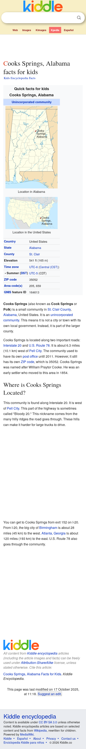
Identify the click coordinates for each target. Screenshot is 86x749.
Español (68, 30)
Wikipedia (40, 730)
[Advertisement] (43, 46)
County (9, 254)
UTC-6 (33, 267)
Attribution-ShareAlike (37, 662)
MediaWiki (27, 734)
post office (30, 356)
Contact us (68, 738)
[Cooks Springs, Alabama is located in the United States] (31, 212)
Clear (70, 17)
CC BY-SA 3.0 (48, 722)
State (7, 247)
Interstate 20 (12, 345)
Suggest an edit (49, 693)
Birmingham (48, 527)
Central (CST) (49, 267)
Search (79, 17)
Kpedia (55, 30)
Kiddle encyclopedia (42, 653)
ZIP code (10, 279)
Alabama (35, 247)
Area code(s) (13, 285)
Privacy (51, 738)
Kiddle (8, 738)
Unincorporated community (32, 102)
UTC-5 (33, 273)
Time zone (11, 267)
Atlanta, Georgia (54, 533)
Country (10, 241)
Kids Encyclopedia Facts (19, 78)
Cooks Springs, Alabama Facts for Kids (32, 674)
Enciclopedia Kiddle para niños (24, 742)
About (37, 738)
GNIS (7, 292)
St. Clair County (59, 309)
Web (15, 30)
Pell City (35, 350)
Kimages (41, 30)
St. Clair (34, 254)
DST (24, 273)
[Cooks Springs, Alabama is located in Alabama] (31, 147)
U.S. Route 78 (39, 345)
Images (26, 30)
